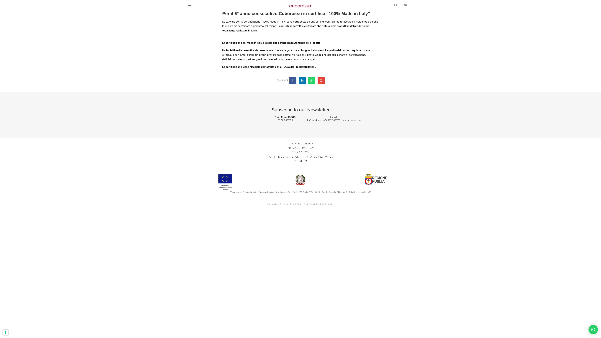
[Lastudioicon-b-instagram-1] (300, 161)
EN (405, 5)
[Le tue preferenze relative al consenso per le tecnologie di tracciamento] (5, 332)
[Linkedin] (306, 161)
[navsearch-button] (396, 5)
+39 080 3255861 (285, 120)
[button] (593, 329)
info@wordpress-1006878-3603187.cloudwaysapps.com (333, 120)
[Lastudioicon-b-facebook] (295, 161)
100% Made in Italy (274, 21)
